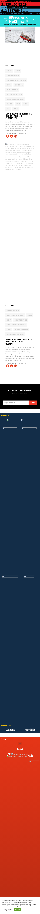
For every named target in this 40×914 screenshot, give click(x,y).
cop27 (9, 85)
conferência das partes (16, 325)
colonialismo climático (16, 80)
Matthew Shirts (27, 294)
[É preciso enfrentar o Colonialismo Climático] (20, 35)
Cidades (26, 49)
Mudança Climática (14, 94)
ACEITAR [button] (17, 909)
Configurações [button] (7, 910)
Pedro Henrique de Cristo (22, 57)
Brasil (29, 315)
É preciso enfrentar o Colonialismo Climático (18, 116)
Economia (17, 52)
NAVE (18, 104)
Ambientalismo (13, 310)
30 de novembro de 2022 (16, 133)
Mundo (9, 57)
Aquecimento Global (15, 315)
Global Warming (21, 329)
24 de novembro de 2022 (16, 363)
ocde (25, 104)
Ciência (9, 52)
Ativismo (18, 49)
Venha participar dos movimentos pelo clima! (18, 341)
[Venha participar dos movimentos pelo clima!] (20, 215)
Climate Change (13, 75)
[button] (31, 19)
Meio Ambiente (12, 90)
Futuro (23, 54)
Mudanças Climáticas (15, 99)
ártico (9, 71)
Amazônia (10, 49)
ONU (8, 109)
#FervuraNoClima (16, 19)
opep (16, 109)
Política (16, 297)
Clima (18, 71)
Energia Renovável (13, 54)
